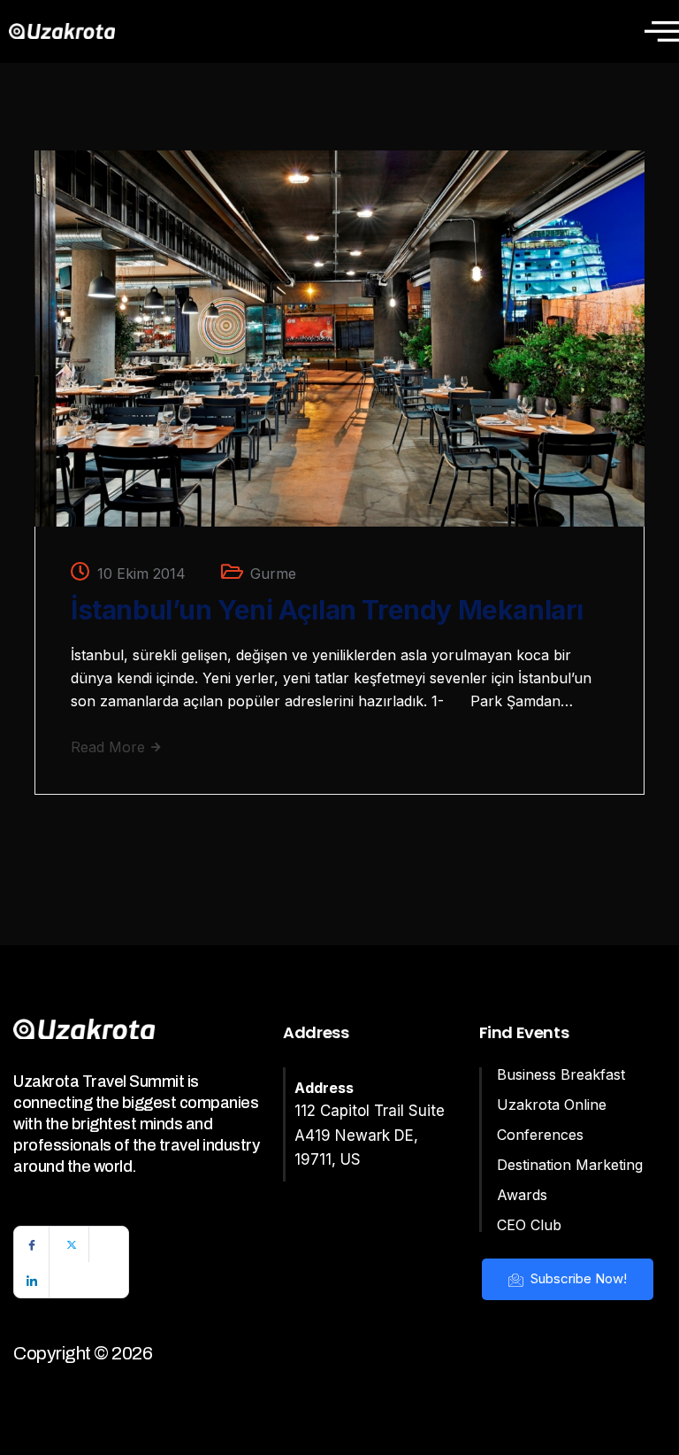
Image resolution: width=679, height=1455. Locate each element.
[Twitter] (71, 1244)
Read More (110, 747)
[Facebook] (32, 1244)
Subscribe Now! (577, 1278)
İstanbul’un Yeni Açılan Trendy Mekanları (327, 610)
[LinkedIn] (32, 1279)
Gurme (273, 573)
